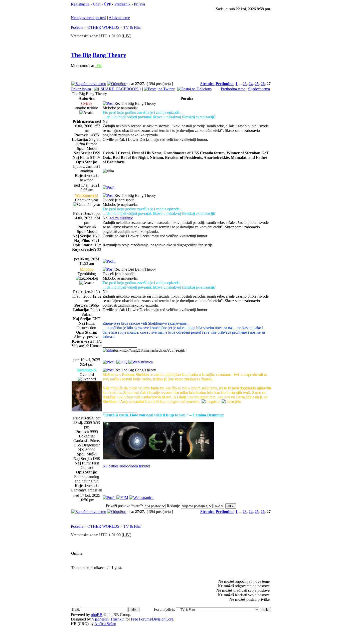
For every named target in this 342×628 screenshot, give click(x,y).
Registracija (80, 4)
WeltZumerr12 (86, 195)
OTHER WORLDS (103, 27)
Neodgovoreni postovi (88, 18)
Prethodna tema (233, 89)
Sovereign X (87, 370)
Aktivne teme (119, 18)
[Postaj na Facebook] (117, 89)
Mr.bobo (86, 269)
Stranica (207, 84)
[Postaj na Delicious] (194, 89)
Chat (97, 4)
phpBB (96, 614)
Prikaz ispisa (81, 89)
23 (245, 84)
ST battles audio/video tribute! (126, 466)
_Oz (98, 66)
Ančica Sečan (105, 623)
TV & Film (132, 27)
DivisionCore (162, 619)
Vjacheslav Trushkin (108, 619)
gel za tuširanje (121, 218)
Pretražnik (122, 4)
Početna (77, 27)
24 (251, 84)
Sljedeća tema (259, 89)
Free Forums (141, 619)
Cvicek (86, 103)
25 (257, 84)
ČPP (107, 4)
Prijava (139, 4)
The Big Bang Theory (98, 55)
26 (263, 84)
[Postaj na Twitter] (159, 89)
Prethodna (225, 84)
